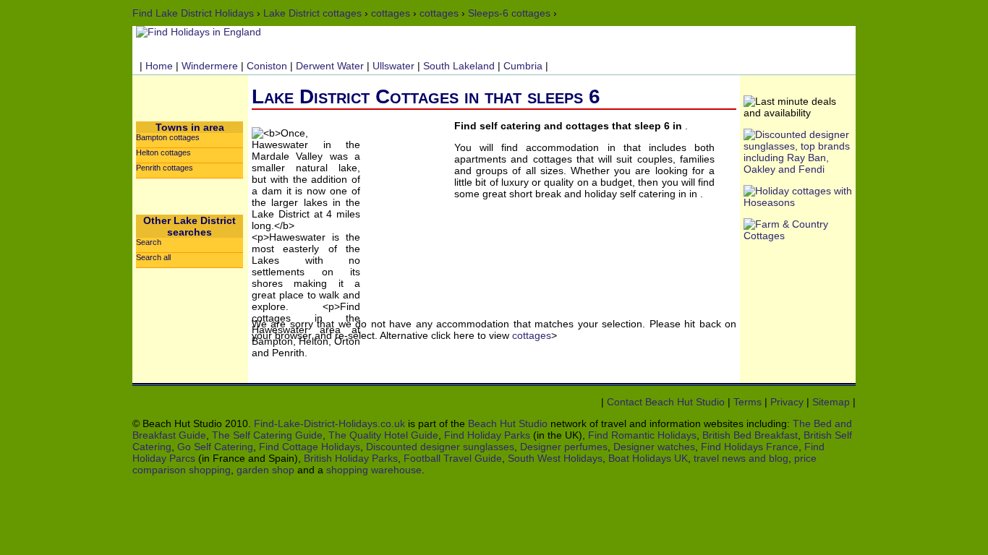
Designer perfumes (564, 446)
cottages (390, 13)
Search (148, 242)
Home (159, 66)
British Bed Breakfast (750, 435)
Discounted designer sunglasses (440, 446)
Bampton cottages (168, 137)
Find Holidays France (750, 446)
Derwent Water (330, 66)
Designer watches (654, 446)
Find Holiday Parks (487, 435)
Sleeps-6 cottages (509, 13)
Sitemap (831, 402)
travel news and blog (741, 458)
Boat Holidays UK (648, 458)
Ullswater (393, 66)
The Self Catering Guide (267, 435)
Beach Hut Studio (508, 423)
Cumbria (522, 66)
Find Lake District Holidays (193, 13)
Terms (747, 402)
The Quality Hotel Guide (383, 435)
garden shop (265, 470)
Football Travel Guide (453, 458)
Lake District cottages (312, 13)
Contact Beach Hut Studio (666, 402)
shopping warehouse (374, 470)
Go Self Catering (215, 446)
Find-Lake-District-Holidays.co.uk (329, 423)
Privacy (787, 402)
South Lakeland (459, 66)
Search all (153, 257)
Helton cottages (163, 152)
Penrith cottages (164, 167)
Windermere (210, 66)
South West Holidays (555, 458)
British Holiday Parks (351, 458)
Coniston (267, 66)
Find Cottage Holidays (309, 446)
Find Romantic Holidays (642, 435)
